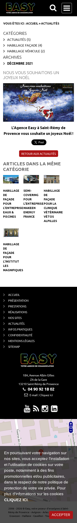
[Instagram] (45, 410)
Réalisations (17, 312)
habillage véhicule (23, 51)
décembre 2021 (20, 63)
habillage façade (22, 45)
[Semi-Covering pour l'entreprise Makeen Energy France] (31, 179)
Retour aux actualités (38, 153)
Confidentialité (20, 335)
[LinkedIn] (54, 410)
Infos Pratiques (20, 329)
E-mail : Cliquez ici (41, 395)
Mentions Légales (21, 341)
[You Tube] (27, 410)
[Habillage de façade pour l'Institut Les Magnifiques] (11, 232)
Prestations (17, 306)
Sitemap (14, 346)
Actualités (16, 39)
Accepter (61, 515)
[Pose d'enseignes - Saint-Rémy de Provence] (33, 8)
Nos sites (15, 318)
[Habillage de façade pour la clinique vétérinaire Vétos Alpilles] (51, 179)
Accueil (32, 23)
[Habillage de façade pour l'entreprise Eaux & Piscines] (11, 179)
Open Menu (67, 8)
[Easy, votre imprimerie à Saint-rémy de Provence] (36, 410)
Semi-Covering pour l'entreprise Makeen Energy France (33, 203)
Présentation (18, 300)
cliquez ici (16, 500)
